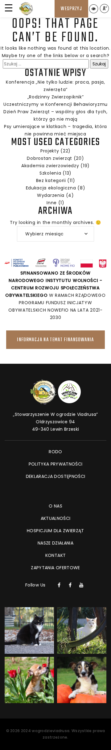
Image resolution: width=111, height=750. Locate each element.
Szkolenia (50, 173)
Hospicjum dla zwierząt (55, 531)
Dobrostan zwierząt (49, 158)
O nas (55, 506)
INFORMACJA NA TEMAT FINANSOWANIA (55, 340)
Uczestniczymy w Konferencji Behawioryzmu (55, 104)
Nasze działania (55, 543)
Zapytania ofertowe (55, 568)
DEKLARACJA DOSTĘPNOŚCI (55, 476)
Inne (52, 203)
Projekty (49, 151)
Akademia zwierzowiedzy (50, 166)
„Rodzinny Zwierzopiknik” (55, 97)
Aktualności (56, 518)
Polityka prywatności (56, 464)
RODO (55, 452)
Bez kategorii (51, 180)
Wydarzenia (50, 195)
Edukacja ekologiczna (51, 188)
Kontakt (55, 555)
